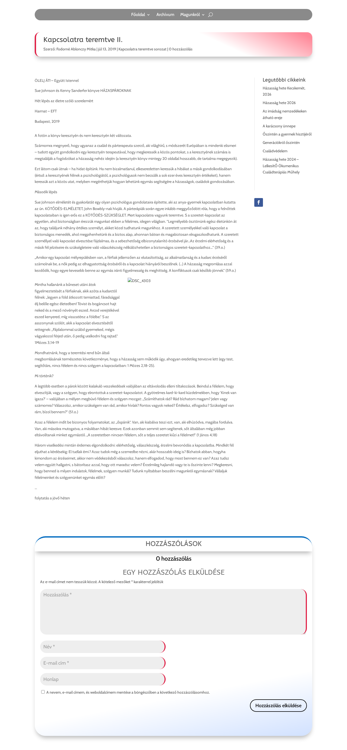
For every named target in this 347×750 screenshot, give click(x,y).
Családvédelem (275, 150)
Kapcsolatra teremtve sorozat (142, 49)
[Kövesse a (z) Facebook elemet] (258, 202)
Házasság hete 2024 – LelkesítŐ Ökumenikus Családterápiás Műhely (281, 166)
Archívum (165, 15)
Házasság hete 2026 (279, 102)
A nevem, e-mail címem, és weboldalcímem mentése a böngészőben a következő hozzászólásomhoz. (128, 692)
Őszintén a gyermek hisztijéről (287, 134)
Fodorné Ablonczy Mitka (76, 49)
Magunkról (190, 15)
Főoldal (138, 15)
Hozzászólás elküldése (278, 706)
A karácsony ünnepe (279, 126)
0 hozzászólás (180, 49)
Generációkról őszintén (281, 142)
